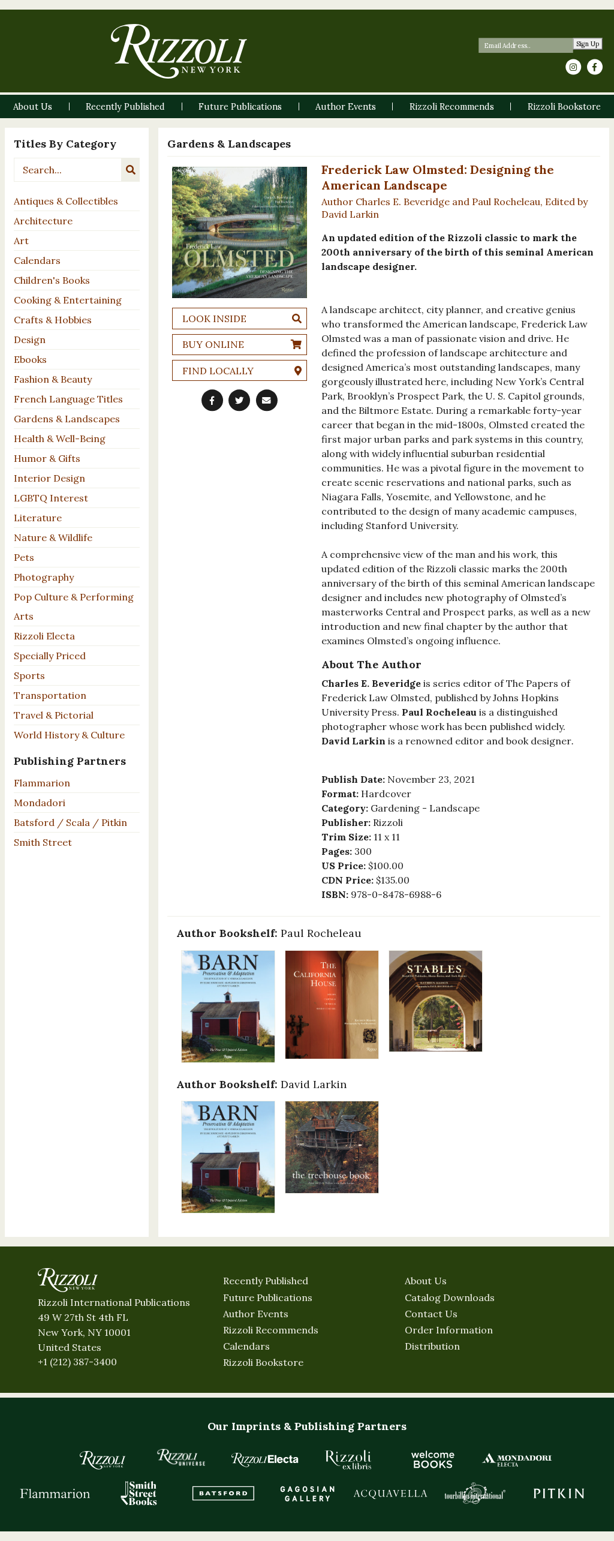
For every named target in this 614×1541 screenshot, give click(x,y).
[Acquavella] (391, 1493)
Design (30, 340)
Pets (24, 557)
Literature (38, 518)
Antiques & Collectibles (66, 201)
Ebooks (30, 359)
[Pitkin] (559, 1493)
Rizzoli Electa (44, 636)
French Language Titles (68, 399)
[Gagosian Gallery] (307, 1493)
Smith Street (43, 842)
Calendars (37, 260)
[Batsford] (223, 1493)
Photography (44, 577)
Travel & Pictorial (54, 715)
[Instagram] (573, 67)
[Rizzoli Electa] (265, 1459)
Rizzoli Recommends (270, 1330)
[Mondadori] (517, 1459)
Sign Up (588, 44)
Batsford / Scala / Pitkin (70, 822)
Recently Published (265, 1281)
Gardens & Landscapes (67, 419)
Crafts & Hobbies (53, 320)
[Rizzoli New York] (179, 51)
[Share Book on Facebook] (212, 400)
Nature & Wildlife (53, 537)
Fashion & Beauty (53, 379)
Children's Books (52, 280)
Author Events (255, 1314)
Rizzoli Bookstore (263, 1362)
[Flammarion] (55, 1493)
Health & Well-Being (60, 438)
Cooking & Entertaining (68, 300)
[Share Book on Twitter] (239, 400)
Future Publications (267, 1297)
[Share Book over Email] (267, 400)
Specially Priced (50, 656)
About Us (426, 1281)
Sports (29, 675)
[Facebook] (595, 67)
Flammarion (42, 783)
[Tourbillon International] (475, 1493)
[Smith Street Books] (139, 1493)
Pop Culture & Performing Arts (74, 606)
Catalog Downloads (450, 1297)
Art (21, 241)
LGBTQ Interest (51, 498)
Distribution (432, 1346)
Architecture (43, 221)
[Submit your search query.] (131, 170)
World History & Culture (69, 735)
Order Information (449, 1330)
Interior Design (49, 478)
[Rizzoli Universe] (181, 1457)
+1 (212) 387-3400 (77, 1362)
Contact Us (431, 1314)
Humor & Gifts (47, 458)
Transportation (50, 695)
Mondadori (39, 803)
